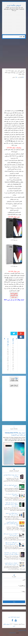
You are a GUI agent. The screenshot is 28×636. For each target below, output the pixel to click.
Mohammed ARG (12, 632)
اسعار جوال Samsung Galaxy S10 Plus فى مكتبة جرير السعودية (15, 434)
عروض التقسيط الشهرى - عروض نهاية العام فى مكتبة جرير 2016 (11, 524)
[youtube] (15, 620)
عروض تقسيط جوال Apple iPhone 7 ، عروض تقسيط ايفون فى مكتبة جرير (11, 504)
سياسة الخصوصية (22, 630)
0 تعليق (14, 77)
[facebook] (12, 620)
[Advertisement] (14, 15)
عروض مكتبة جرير (14, 5)
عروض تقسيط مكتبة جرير (14, 617)
